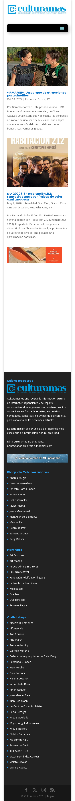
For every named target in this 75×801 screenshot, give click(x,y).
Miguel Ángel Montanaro (24, 723)
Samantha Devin (19, 533)
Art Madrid (16, 561)
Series (41, 99)
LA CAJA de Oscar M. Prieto (26, 706)
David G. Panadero (21, 483)
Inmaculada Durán (20, 684)
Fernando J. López (20, 662)
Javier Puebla (17, 505)
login (50, 796)
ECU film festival (19, 572)
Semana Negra (18, 605)
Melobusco (16, 588)
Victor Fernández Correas (25, 756)
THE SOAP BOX (19, 751)
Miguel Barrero (18, 728)
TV (48, 99)
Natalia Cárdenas (20, 734)
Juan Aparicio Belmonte (23, 516)
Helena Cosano (19, 678)
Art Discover (17, 555)
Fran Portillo (17, 667)
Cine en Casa (58, 203)
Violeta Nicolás (18, 762)
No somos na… (19, 739)
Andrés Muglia (18, 478)
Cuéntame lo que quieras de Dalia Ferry (33, 656)
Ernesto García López (22, 489)
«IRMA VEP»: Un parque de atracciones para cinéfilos (36, 94)
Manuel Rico (17, 522)
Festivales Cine (38, 207)
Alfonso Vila (16, 628)
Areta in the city (19, 645)
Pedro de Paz (17, 528)
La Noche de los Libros (23, 583)
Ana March (16, 639)
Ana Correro (17, 634)
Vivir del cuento (18, 767)
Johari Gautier (18, 689)
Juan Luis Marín (19, 701)
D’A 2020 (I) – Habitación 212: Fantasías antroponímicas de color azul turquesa (34, 197)
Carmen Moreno (19, 650)
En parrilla (31, 99)
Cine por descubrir (17, 207)
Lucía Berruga (18, 712)
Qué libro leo (17, 599)
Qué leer (15, 594)
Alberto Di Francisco (21, 623)
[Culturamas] (37, 394)
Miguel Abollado (19, 717)
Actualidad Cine (34, 203)
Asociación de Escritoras (24, 566)
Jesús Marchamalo (20, 511)
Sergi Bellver (17, 539)
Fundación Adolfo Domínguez (27, 577)
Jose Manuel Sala (20, 695)
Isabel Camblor (18, 500)
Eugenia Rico (17, 494)
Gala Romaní (17, 673)
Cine (46, 203)
